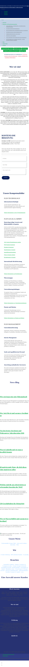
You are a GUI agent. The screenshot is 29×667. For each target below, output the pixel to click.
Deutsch (6, 14)
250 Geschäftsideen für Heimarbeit (12, 503)
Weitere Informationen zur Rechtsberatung (13, 273)
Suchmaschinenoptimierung (12, 28)
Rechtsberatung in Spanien (9, 257)
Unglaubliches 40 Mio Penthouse (10, 57)
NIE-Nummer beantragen (9, 244)
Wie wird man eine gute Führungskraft (13, 397)
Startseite (4, 22)
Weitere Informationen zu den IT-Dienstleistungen (14, 212)
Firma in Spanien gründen (9, 254)
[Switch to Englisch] (3, 663)
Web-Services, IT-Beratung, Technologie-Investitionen (16, 26)
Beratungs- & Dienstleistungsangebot (10, 24)
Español (6, 11)
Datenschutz (5, 655)
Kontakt (4, 45)
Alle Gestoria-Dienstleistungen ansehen (12, 242)
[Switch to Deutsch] (3, 665)
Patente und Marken (11, 35)
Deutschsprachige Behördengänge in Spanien (17, 30)
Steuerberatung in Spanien (9, 249)
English (5, 13)
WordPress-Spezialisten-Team (23, 56)
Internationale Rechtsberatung (14, 32)
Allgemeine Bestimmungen (8, 654)
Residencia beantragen (9, 247)
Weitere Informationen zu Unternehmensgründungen (15, 303)
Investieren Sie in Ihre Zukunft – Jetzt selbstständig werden (15, 40)
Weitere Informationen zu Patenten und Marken (14, 318)
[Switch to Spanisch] (3, 662)
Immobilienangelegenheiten (10, 252)
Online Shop (5, 43)
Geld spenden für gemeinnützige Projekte (16, 37)
